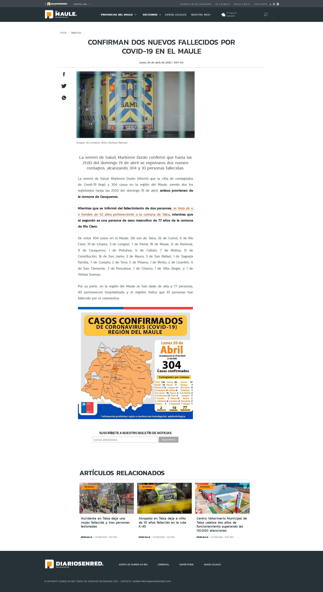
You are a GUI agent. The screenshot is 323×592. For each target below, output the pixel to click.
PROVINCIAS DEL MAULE (117, 15)
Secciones (150, 15)
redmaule (86, 537)
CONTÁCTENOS (186, 564)
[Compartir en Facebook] (64, 76)
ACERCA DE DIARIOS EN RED (133, 564)
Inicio (63, 32)
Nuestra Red (80, 4)
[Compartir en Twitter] (64, 88)
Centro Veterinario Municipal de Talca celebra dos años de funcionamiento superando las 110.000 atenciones (222, 524)
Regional (76, 32)
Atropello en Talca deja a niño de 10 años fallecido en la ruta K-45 (162, 522)
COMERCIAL (163, 564)
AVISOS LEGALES (176, 14)
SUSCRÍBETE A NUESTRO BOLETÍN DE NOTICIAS (135, 433)
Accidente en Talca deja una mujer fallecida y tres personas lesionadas (105, 522)
